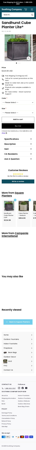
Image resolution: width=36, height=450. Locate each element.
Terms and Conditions (9, 415)
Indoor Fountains (23, 395)
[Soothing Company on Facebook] (23, 388)
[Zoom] (28, 58)
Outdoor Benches (24, 404)
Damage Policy (7, 413)
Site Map (5, 426)
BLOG (3, 404)
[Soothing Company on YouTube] (26, 388)
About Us (5, 395)
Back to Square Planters (19, 322)
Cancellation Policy (8, 418)
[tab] (18, 139)
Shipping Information (9, 398)
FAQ (3, 401)
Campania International (15, 235)
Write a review (18, 181)
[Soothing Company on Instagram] (19, 388)
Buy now (18, 126)
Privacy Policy (6, 424)
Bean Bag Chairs (23, 406)
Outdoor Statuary (24, 401)
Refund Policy (6, 421)
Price (4, 68)
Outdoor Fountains (24, 398)
